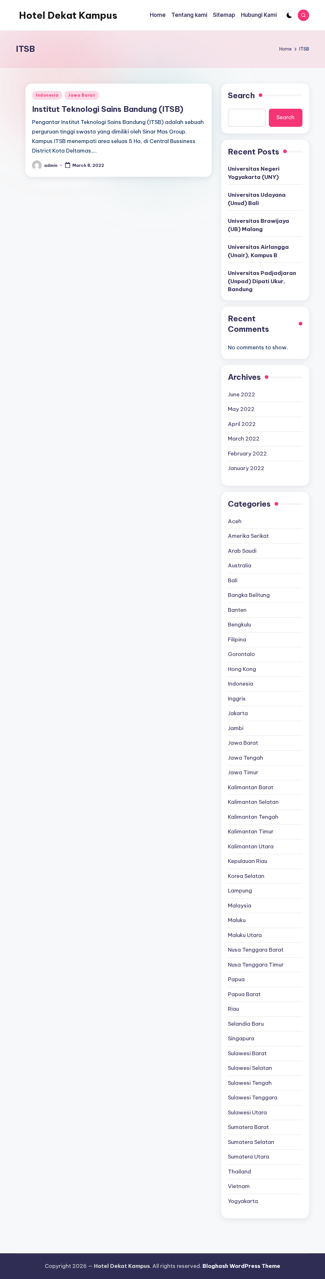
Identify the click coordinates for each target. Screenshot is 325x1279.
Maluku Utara (245, 935)
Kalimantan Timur (251, 831)
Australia (239, 565)
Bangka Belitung (249, 595)
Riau (233, 1008)
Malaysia (239, 905)
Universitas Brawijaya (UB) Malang (258, 225)
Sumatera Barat (248, 1127)
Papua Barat (244, 994)
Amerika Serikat (248, 535)
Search (241, 95)
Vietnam (239, 1186)
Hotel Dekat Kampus (68, 15)
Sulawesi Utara (247, 1112)
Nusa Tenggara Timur (256, 964)
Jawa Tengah (245, 757)
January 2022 (246, 468)
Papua (236, 979)
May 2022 (241, 409)
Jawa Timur (243, 772)
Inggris (237, 698)
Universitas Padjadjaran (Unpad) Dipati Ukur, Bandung (262, 281)
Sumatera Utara (248, 1156)
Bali (232, 580)
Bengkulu (239, 624)
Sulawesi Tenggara (252, 1097)
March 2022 (244, 438)
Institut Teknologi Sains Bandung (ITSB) (107, 109)
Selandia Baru (246, 1023)
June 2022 (241, 394)
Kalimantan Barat (250, 787)
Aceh (235, 521)
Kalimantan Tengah (253, 816)
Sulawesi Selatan (250, 1067)
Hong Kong (242, 669)
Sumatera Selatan (251, 1142)
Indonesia (47, 95)
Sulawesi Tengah (250, 1082)
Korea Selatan (246, 875)
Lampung (240, 890)
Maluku (237, 920)
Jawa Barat (81, 95)
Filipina (237, 639)
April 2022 (242, 424)
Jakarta (238, 713)
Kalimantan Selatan (253, 801)
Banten (237, 609)
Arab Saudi (242, 550)
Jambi (235, 728)
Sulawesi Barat (247, 1053)
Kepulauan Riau (247, 861)
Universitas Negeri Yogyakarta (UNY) (254, 173)
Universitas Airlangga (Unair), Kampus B (258, 251)
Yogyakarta (243, 1201)
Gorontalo (241, 654)
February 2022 (247, 453)
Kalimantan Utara (251, 846)
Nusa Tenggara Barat (255, 949)
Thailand (239, 1171)
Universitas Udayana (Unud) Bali (257, 199)
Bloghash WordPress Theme (241, 1265)
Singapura (241, 1038)
